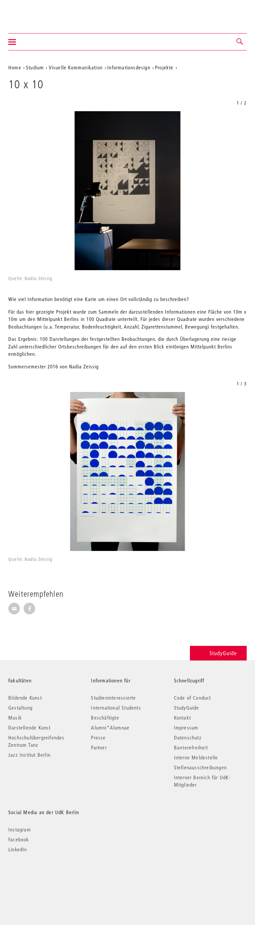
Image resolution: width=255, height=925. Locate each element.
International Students (116, 707)
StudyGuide (223, 653)
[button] (240, 42)
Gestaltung (20, 707)
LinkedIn (17, 849)
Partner (99, 747)
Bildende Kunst (25, 697)
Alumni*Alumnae (110, 727)
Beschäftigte (105, 717)
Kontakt (182, 717)
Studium (35, 67)
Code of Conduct (192, 697)
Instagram (19, 829)
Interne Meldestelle (196, 757)
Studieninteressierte (113, 697)
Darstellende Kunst (29, 727)
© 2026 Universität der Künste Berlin (43, 877)
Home (14, 67)
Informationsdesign (128, 67)
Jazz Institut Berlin (29, 754)
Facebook (18, 839)
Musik (15, 717)
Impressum (186, 727)
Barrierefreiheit (191, 747)
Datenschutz (188, 737)
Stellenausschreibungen (200, 767)
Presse (98, 737)
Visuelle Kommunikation (76, 67)
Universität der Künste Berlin (34, 12)
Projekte (164, 67)
